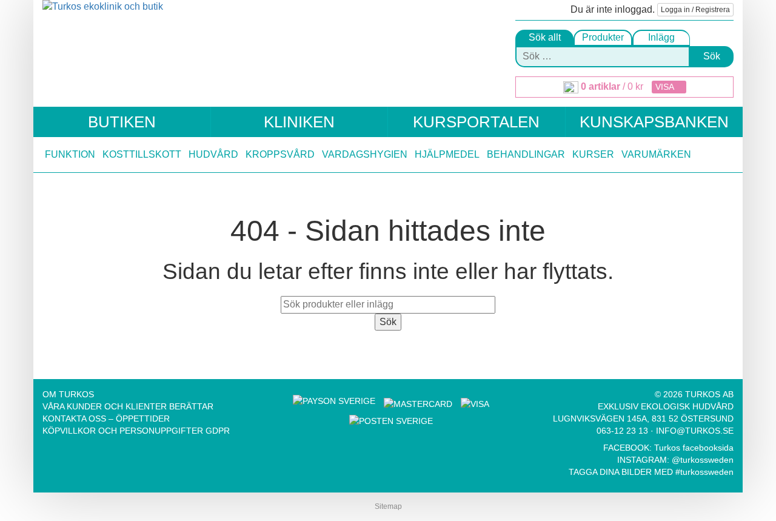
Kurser (593, 154)
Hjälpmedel (447, 154)
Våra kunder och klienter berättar (127, 406)
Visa (665, 87)
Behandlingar (526, 154)
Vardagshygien (364, 154)
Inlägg (661, 37)
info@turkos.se (695, 430)
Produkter (603, 37)
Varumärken (656, 154)
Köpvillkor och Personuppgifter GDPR (136, 430)
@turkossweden (703, 460)
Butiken (122, 121)
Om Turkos (68, 394)
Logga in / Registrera (695, 9)
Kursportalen (476, 121)
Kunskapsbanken (654, 121)
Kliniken (299, 121)
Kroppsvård (280, 154)
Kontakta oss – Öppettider (106, 418)
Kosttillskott (141, 154)
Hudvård (213, 154)
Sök (711, 56)
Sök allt (545, 37)
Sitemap (388, 506)
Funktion (70, 154)
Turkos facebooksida (694, 447)
